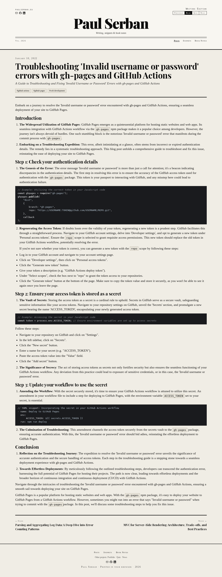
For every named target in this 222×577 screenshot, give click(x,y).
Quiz (196, 13)
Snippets (187, 41)
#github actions (23, 90)
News (202, 13)
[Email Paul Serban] (16, 13)
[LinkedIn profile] (24, 13)
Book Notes (201, 41)
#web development (57, 90)
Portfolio (178, 13)
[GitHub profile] (20, 13)
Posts (177, 41)
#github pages (39, 90)
